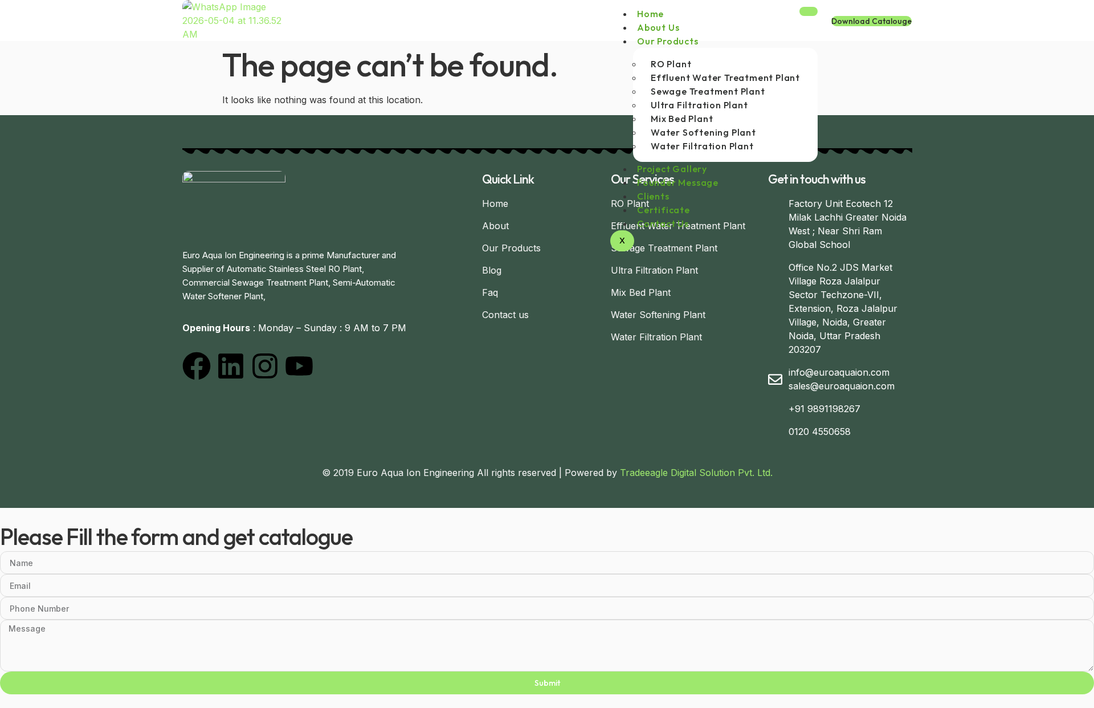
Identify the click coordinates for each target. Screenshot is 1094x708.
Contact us (663, 223)
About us (658, 27)
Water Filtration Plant (702, 146)
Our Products (668, 41)
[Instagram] (265, 366)
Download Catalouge (871, 21)
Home (650, 13)
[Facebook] (196, 366)
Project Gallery (672, 168)
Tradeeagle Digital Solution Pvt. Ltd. (696, 472)
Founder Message (678, 182)
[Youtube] (299, 366)
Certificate (663, 209)
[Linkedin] (231, 366)
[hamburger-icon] (808, 11)
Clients (653, 196)
